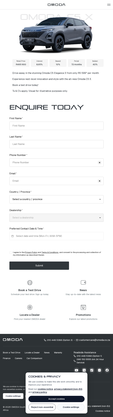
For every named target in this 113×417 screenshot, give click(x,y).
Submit (39, 265)
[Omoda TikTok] (92, 370)
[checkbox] (10, 252)
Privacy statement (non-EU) (97, 406)
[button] (108, 4)
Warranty (58, 352)
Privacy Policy (31, 252)
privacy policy (40, 392)
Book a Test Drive (11, 352)
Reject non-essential (42, 407)
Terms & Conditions (49, 252)
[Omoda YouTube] (76, 370)
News (47, 352)
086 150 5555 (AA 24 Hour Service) (90, 361)
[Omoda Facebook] (107, 370)
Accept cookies (56, 399)
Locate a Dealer (32, 352)
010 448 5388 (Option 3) (60, 340)
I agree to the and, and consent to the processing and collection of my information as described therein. (57, 253)
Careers (18, 358)
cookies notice (45, 389)
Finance (6, 358)
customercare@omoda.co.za (94, 340)
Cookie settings (71, 407)
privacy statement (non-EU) (68, 389)
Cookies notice (102, 411)
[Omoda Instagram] (99, 370)
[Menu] (109, 5)
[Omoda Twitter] (84, 370)
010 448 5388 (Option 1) (89, 355)
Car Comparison (34, 358)
